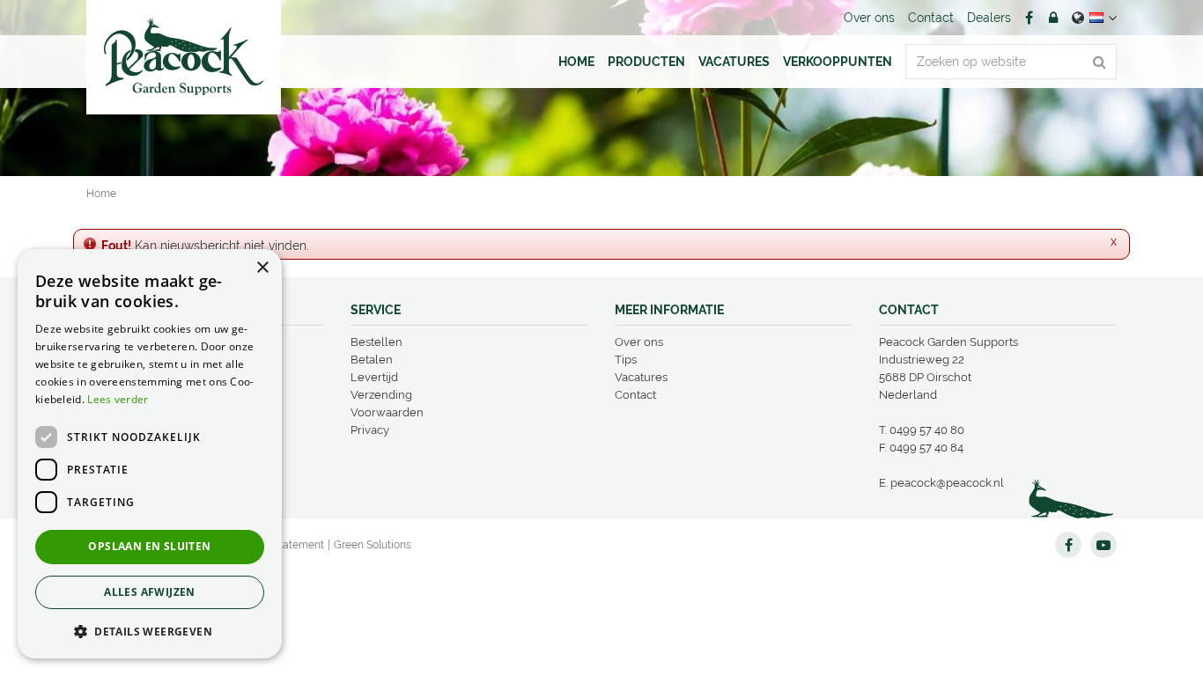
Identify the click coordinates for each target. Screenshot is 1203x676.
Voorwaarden (387, 412)
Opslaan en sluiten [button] (149, 546)
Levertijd (374, 377)
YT (1103, 545)
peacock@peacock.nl (947, 482)
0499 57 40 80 (926, 430)
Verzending (381, 394)
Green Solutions (372, 545)
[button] (149, 631)
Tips (626, 359)
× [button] (262, 268)
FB (1028, 17)
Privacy (370, 430)
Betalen (372, 359)
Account (1053, 17)
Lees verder (117, 399)
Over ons (639, 342)
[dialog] (150, 453)
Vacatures (641, 377)
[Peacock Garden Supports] (183, 57)
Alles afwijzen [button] (150, 591)
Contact (635, 394)
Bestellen (376, 342)
